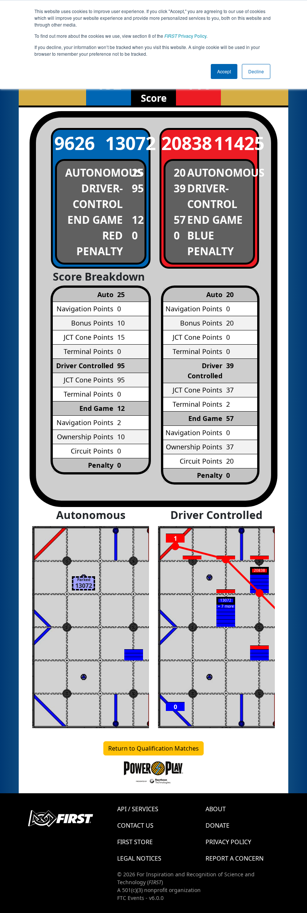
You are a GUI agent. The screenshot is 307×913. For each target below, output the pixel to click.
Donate (218, 825)
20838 (183, 143)
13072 (127, 143)
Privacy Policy (185, 36)
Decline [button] (256, 71)
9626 (74, 143)
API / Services (137, 809)
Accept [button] (224, 71)
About (216, 809)
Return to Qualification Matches (153, 748)
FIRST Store (135, 842)
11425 (235, 143)
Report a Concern (235, 858)
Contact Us (135, 825)
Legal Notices (139, 858)
